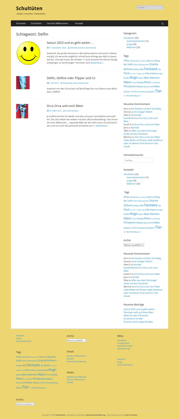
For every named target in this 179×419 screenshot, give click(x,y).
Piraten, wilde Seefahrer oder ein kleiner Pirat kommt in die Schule (143, 143)
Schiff (133, 91)
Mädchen (131, 47)
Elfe (142, 69)
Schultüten (29, 8)
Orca (134, 82)
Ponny (157, 82)
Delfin (130, 64)
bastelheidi (129, 118)
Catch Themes (131, 415)
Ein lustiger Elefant (143, 111)
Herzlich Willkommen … (58, 23)
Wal (128, 95)
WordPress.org (123, 348)
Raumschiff (148, 86)
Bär (125, 64)
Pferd (147, 82)
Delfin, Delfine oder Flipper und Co (71, 78)
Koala (126, 77)
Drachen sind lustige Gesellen (138, 321)
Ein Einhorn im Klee (133, 318)
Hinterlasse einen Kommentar (83, 47)
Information (151, 73)
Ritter (157, 86)
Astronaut (134, 60)
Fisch (127, 73)
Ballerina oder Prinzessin (136, 315)
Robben (127, 91)
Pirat (152, 83)
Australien (142, 61)
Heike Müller (130, 140)
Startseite (21, 23)
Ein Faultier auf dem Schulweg (146, 108)
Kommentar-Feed (124, 346)
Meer (146, 77)
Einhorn (128, 69)
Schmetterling (142, 91)
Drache (153, 64)
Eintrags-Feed (123, 343)
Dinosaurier (143, 64)
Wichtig (133, 95)
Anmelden (121, 340)
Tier (158, 91)
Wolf (138, 96)
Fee (159, 69)
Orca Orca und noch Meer (65, 106)
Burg (157, 60)
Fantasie (150, 68)
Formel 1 (133, 74)
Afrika (126, 60)
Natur (128, 82)
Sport (152, 91)
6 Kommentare (71, 110)
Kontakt (79, 23)
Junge (129, 44)
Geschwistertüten (135, 41)
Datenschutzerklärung (76, 361)
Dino (136, 64)
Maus (140, 78)
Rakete (139, 86)
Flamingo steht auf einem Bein (138, 312)
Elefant (137, 69)
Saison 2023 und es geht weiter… (70, 43)
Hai (143, 74)
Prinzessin (130, 86)
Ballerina (150, 60)
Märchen (155, 77)
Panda (140, 82)
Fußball (139, 74)
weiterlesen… (97, 62)
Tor (125, 96)
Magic (134, 77)
